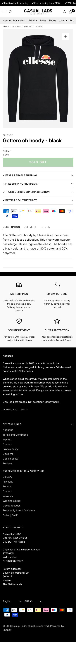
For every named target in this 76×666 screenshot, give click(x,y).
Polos (43, 20)
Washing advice (12, 500)
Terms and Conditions (15, 434)
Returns (7, 486)
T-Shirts (33, 20)
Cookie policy (10, 458)
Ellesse (8, 135)
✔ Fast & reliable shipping (20, 175)
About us (8, 429)
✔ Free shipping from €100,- (21, 183)
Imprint (7, 439)
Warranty (8, 496)
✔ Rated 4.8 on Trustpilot (20, 200)
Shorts (52, 20)
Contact (7, 444)
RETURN (45, 227)
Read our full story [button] (15, 409)
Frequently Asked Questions (19, 510)
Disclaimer (8, 453)
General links (12, 424)
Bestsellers (19, 20)
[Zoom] (65, 36)
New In (7, 20)
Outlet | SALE (10, 515)
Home (6, 26)
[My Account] (64, 12)
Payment (8, 481)
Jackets (63, 20)
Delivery (30, 227)
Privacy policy (10, 448)
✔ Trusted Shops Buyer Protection (26, 191)
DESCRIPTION (11, 227)
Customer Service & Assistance (23, 471)
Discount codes (11, 505)
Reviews (7, 463)
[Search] (10, 12)
